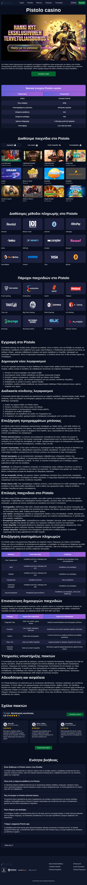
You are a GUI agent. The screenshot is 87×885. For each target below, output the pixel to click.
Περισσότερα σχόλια (43, 747)
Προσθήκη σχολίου (75, 714)
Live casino (31, 145)
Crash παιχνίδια (53, 145)
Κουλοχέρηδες (74, 145)
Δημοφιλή (10, 145)
